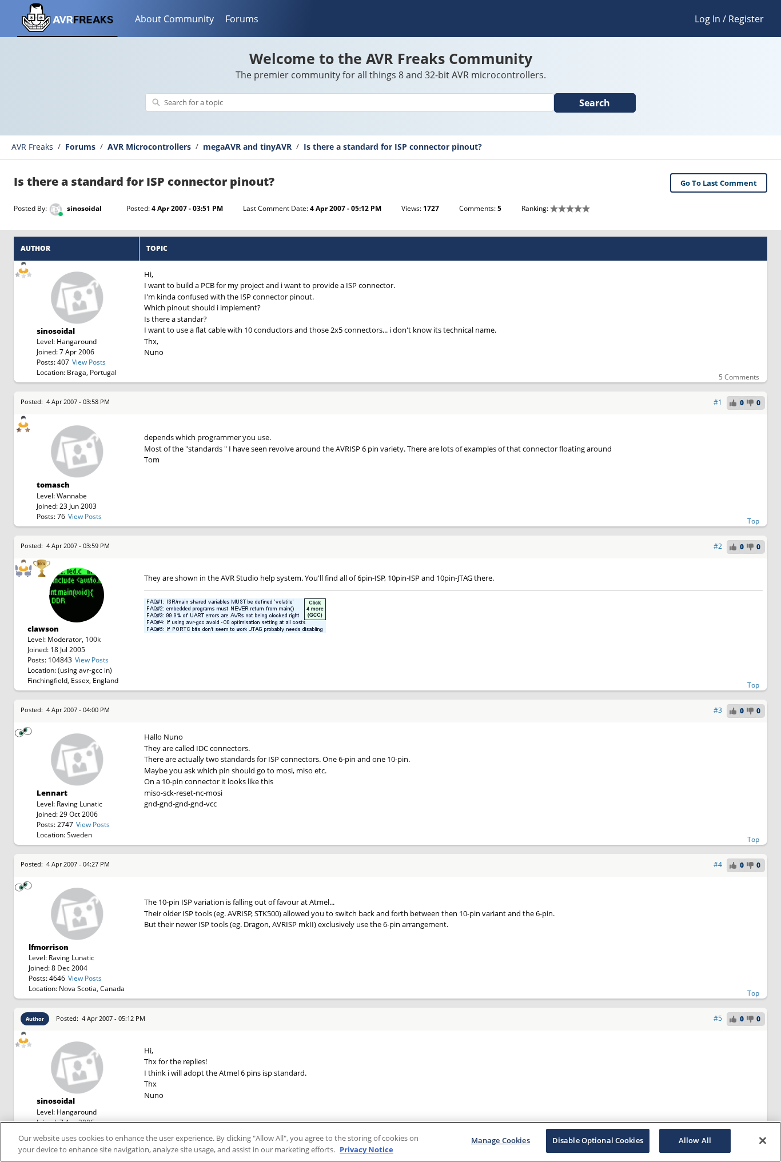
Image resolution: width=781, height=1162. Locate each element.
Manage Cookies (500, 1140)
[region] (390, 1141)
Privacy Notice (366, 1149)
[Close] (762, 1140)
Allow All (695, 1140)
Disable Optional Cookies (597, 1140)
